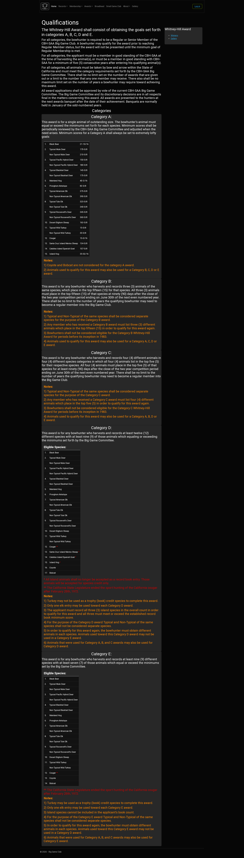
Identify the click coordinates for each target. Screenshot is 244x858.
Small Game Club (113, 6)
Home (53, 6)
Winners (174, 35)
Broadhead (99, 6)
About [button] (125, 6)
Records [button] (62, 6)
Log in (197, 6)
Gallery (135, 6)
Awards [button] (87, 6)
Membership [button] (75, 6)
